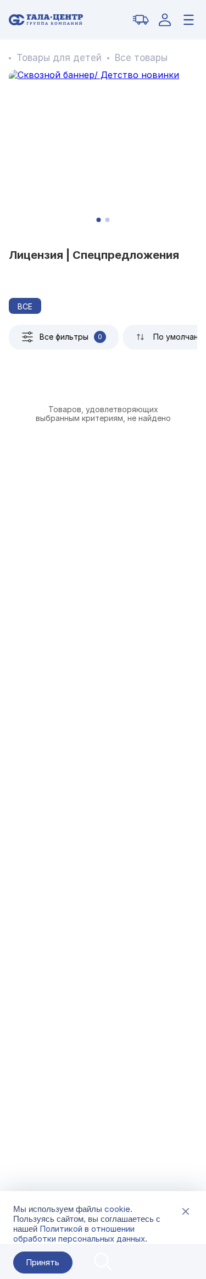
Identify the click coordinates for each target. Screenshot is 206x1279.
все (25, 306)
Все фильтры (71, 336)
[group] (103, 150)
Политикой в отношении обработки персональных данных (79, 1233)
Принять (42, 1262)
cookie (117, 1209)
